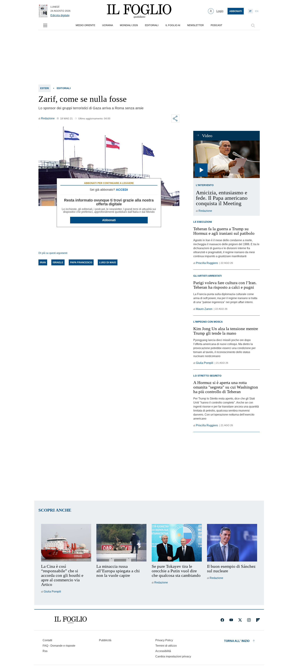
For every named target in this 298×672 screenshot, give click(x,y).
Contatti (47, 640)
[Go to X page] (240, 620)
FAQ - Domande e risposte (59, 645)
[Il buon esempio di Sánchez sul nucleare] (232, 543)
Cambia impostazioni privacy (173, 656)
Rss (45, 651)
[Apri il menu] (45, 25)
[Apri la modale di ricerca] (253, 25)
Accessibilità (163, 651)
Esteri (44, 88)
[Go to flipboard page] (258, 620)
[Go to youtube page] (231, 620)
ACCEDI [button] (122, 189)
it (250, 11)
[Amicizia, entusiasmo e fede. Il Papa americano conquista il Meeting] (226, 159)
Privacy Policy (164, 640)
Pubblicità (105, 640)
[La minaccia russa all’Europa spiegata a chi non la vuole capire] (121, 543)
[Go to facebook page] (222, 620)
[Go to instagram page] (249, 620)
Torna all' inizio (236, 640)
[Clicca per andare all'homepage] (70, 619)
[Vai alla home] (139, 11)
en (256, 11)
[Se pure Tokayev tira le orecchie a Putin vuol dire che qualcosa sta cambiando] (177, 543)
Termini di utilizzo (166, 645)
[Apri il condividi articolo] (175, 118)
